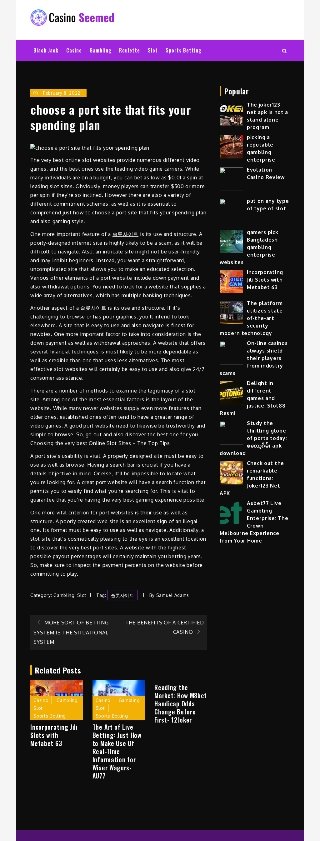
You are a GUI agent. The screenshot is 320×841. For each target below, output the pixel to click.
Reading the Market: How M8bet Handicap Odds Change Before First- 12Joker (180, 703)
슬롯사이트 (125, 234)
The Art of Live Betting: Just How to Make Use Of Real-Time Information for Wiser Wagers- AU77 (117, 751)
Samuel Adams (172, 595)
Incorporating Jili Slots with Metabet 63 (54, 735)
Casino (74, 50)
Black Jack (45, 50)
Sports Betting (184, 50)
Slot (153, 50)
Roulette (129, 50)
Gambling (101, 50)
